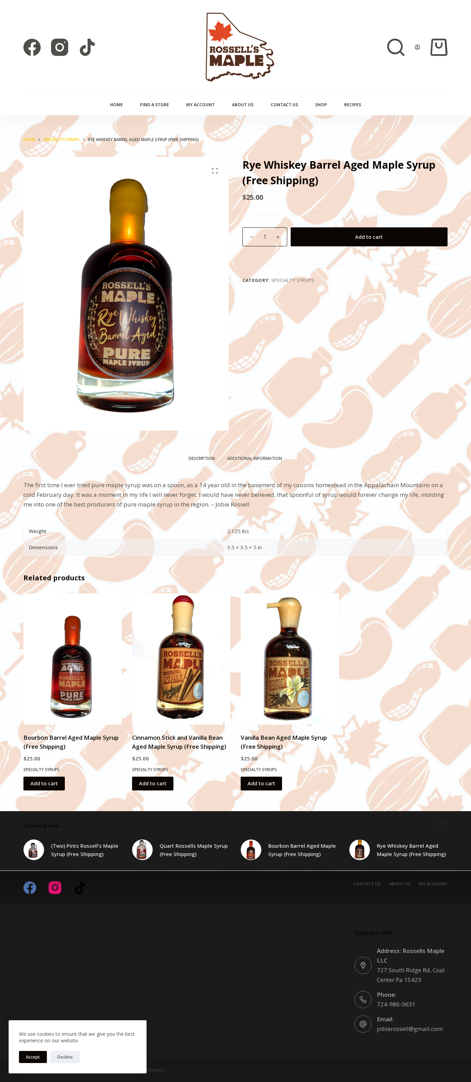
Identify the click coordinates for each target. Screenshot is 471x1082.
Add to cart (369, 236)
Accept (33, 1057)
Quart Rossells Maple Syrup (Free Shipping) (194, 850)
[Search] (395, 47)
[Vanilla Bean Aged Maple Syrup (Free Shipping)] (290, 659)
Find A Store (154, 105)
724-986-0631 (396, 1004)
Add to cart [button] (44, 783)
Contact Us (284, 105)
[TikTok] (87, 47)
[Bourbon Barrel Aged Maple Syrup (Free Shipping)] (72, 659)
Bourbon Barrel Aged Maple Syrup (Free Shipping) (302, 850)
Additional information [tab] (254, 458)
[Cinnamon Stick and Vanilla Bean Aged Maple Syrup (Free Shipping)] (181, 659)
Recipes (352, 105)
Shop (321, 105)
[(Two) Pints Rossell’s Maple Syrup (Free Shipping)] (33, 849)
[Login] (417, 47)
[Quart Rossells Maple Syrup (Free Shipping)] (142, 849)
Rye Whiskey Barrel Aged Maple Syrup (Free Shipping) (411, 850)
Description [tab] (202, 458)
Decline (65, 1057)
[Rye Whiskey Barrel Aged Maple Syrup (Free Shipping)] (359, 849)
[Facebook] (32, 47)
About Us (242, 105)
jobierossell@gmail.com (410, 1029)
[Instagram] (59, 47)
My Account (200, 105)
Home (116, 105)
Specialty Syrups (292, 280)
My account (433, 884)
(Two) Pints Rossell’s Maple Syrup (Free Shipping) (84, 850)
